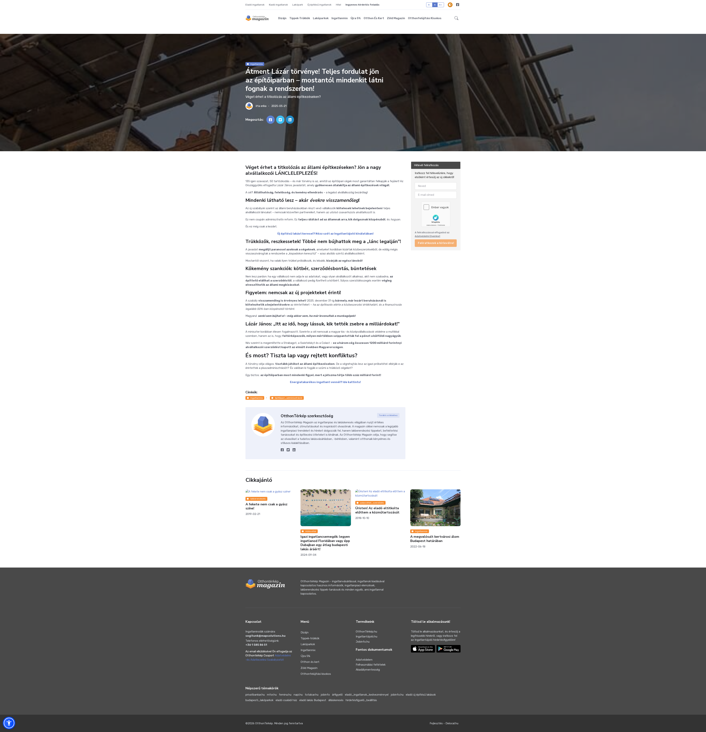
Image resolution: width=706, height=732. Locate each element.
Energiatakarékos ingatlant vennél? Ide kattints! (325, 382)
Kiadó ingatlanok (278, 4)
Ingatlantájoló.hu (366, 636)
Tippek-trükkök (299, 18)
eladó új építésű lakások (421, 694)
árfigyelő (337, 694)
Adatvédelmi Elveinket (427, 236)
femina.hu (285, 694)
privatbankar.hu (255, 694)
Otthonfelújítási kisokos (424, 18)
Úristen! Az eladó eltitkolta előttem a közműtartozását (377, 510)
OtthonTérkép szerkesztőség (307, 416)
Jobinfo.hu (363, 641)
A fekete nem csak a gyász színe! (266, 506)
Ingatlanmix (339, 18)
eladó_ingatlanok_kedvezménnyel (366, 694)
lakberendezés (258, 499)
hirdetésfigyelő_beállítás (361, 700)
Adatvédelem (364, 659)
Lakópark (297, 4)
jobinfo (325, 694)
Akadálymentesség (368, 669)
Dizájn (282, 18)
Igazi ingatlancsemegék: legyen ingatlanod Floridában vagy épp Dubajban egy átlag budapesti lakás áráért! (325, 543)
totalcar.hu (311, 694)
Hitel (338, 4)
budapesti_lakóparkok (259, 700)
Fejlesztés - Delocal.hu (444, 723)
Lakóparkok (321, 18)
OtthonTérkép (264, 723)
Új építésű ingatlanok (319, 4)
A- (429, 5)
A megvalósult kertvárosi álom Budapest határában (434, 539)
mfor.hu (272, 694)
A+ (440, 5)
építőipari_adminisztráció (288, 398)
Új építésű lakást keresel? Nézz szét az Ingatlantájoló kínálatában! (325, 233)
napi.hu (298, 694)
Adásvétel (310, 531)
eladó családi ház (286, 700)
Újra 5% (356, 18)
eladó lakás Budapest (312, 700)
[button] (456, 18)
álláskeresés (335, 700)
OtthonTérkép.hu (366, 631)
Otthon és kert (374, 18)
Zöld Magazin (396, 18)
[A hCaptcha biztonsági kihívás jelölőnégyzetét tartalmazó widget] (435, 214)
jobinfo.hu (397, 694)
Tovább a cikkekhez (388, 415)
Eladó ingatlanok (255, 4)
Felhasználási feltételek (371, 664)
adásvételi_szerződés (372, 502)
